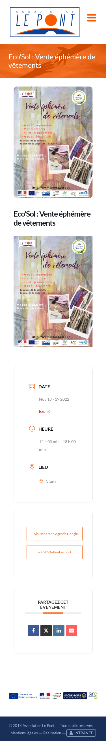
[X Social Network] (46, 630)
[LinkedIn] (58, 630)
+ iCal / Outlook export (54, 552)
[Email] (71, 630)
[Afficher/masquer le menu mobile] (92, 18)
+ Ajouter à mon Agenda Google (54, 534)
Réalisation (52, 733)
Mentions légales (24, 733)
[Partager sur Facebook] (33, 630)
